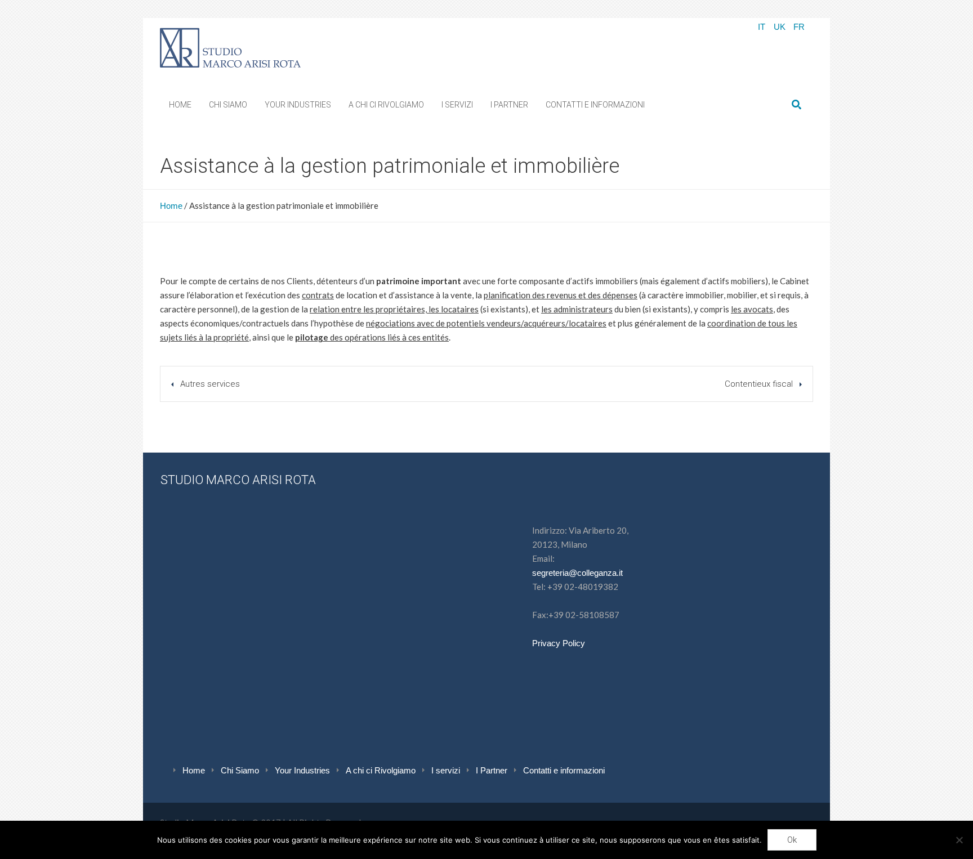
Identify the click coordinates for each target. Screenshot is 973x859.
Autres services (210, 384)
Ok (792, 840)
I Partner (491, 770)
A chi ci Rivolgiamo (381, 770)
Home (171, 206)
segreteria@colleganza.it (577, 573)
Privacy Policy (558, 643)
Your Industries (302, 770)
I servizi (445, 770)
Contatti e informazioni (564, 770)
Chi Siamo (240, 770)
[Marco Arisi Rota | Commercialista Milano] (230, 46)
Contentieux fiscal (759, 384)
